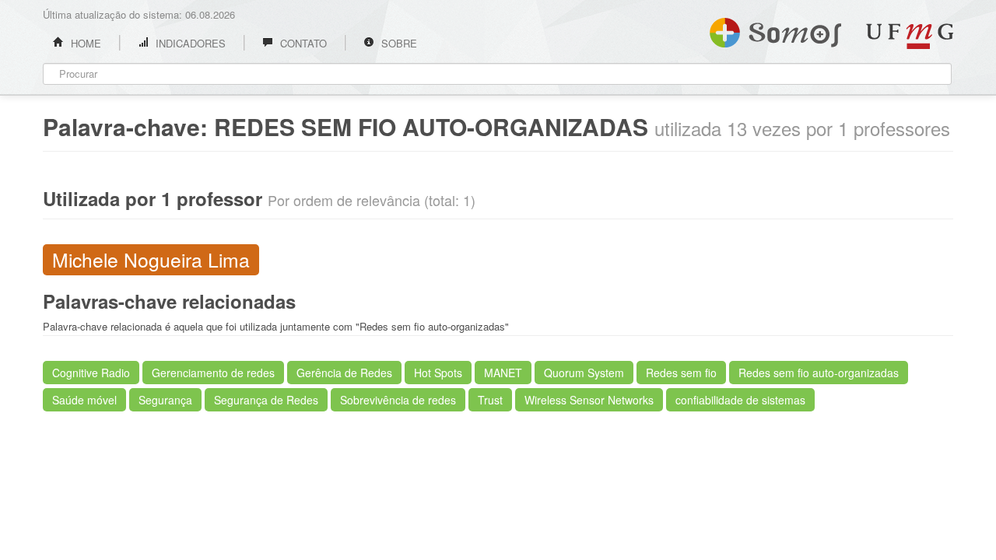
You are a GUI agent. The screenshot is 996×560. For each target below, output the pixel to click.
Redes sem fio (681, 372)
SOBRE (397, 43)
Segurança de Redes (266, 400)
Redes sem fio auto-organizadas (818, 372)
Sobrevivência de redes (398, 400)
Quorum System (584, 372)
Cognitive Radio (91, 372)
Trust (490, 400)
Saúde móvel (84, 400)
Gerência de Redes (344, 372)
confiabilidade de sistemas (740, 400)
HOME (84, 43)
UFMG (909, 36)
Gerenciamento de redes (213, 372)
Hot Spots (438, 372)
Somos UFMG (775, 29)
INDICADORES (189, 43)
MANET (503, 372)
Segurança (165, 400)
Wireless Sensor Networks (589, 400)
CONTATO (302, 43)
